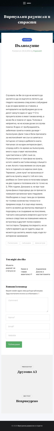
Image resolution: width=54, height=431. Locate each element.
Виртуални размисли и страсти (30, 426)
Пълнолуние (12, 243)
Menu (29, 3)
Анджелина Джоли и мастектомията (43, 272)
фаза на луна (40, 243)
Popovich (37, 51)
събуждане (26, 243)
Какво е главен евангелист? (26, 272)
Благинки (27, 40)
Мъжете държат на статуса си (10, 268)
